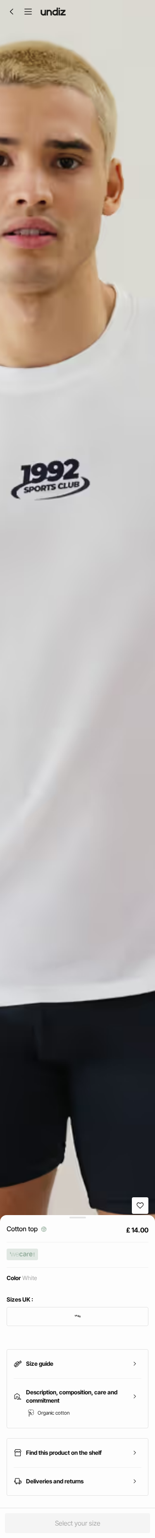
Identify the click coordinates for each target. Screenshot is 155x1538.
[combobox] (77, 1316)
